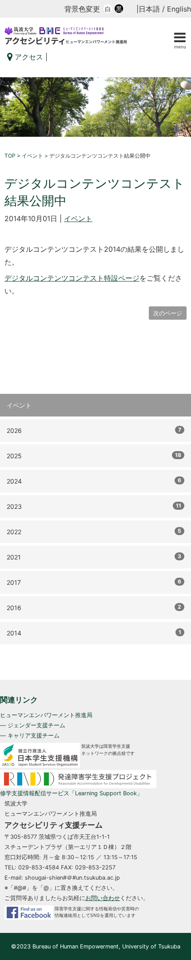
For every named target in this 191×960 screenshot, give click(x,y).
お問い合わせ (102, 898)
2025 (94, 456)
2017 (94, 582)
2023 (94, 506)
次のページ (167, 313)
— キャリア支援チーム (30, 735)
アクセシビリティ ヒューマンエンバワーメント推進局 (95, 36)
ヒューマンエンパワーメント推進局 (46, 715)
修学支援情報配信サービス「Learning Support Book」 (71, 793)
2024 (94, 481)
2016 (94, 607)
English (179, 8)
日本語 (149, 8)
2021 (94, 557)
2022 (94, 532)
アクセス (27, 56)
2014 (94, 633)
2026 (94, 430)
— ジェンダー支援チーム (32, 725)
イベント (78, 218)
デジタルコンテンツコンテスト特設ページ (71, 278)
